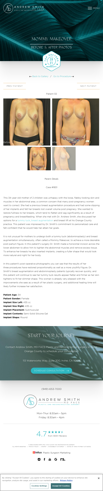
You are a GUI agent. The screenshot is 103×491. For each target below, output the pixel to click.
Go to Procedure (62, 76)
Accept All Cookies (61, 486)
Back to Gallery (40, 76)
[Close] (99, 478)
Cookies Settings (39, 486)
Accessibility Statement (56, 446)
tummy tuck (23, 220)
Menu (96, 8)
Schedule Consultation (49, 371)
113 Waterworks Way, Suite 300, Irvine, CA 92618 (51, 361)
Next (88, 86)
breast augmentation (42, 220)
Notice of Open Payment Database (79, 446)
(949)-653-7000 (51, 389)
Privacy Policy (34, 446)
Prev (15, 86)
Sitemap (43, 446)
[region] (51, 482)
